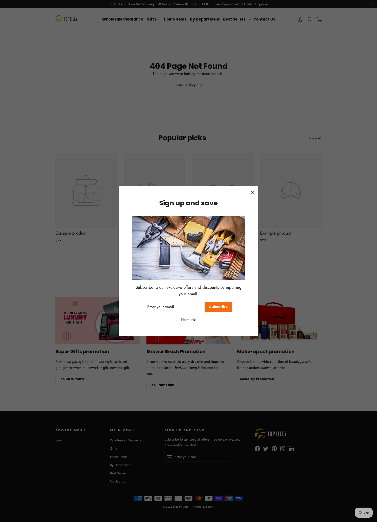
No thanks (188, 319)
